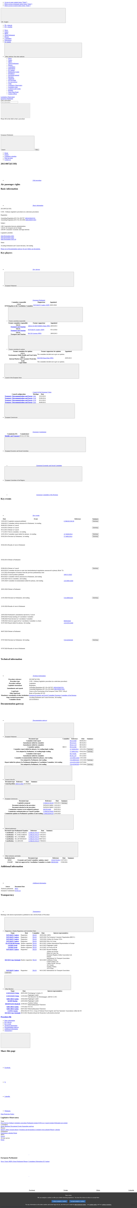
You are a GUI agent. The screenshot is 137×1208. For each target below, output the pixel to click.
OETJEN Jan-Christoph (12, 960)
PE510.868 (73, 741)
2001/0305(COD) (31, 220)
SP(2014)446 (47, 809)
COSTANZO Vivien (12, 993)
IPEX (16, 888)
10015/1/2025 (68, 574)
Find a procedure (6, 100)
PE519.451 (73, 743)
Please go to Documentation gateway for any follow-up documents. (20, 249)
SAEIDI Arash (12, 945)
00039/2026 (67, 621)
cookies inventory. (107, 1204)
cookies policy (93, 1204)
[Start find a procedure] (15, 110)
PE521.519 (73, 745)
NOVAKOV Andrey (12, 935)
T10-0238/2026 (68, 640)
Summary (95, 521)
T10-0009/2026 (68, 598)
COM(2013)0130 (69, 521)
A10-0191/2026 (68, 623)
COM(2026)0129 (48, 813)
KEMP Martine (13, 1001)
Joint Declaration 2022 (7, 237)
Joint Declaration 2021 (7, 236)
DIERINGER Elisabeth (12, 1004)
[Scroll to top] (15, 1040)
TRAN (34, 935)
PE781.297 (73, 756)
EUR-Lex (18, 890)
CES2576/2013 (55, 860)
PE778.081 (73, 754)
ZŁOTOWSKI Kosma (13, 943)
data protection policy (80, 1204)
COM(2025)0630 (48, 811)
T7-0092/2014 (68, 536)
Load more (8, 972)
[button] (29, 1154)
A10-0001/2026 (68, 581)
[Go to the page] (78, 566)
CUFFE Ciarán (13, 1011)
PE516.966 (73, 747)
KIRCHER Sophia (13, 999)
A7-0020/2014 (68, 534)
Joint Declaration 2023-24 (8, 239)
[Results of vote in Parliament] (78, 551)
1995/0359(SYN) (30, 218)
